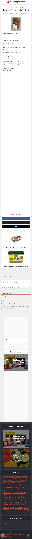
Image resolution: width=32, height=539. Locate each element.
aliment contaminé (9, 477)
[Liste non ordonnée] (12, 287)
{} (20, 287)
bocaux (10, 480)
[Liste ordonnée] (10, 287)
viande (6, 512)
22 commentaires (16, 441)
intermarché (7, 492)
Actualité (8, 8)
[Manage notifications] (28, 535)
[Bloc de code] (16, 287)
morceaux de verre (16, 497)
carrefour (23, 480)
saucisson (21, 507)
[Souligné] (6, 287)
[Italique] (4, 287)
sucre (26, 509)
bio (5, 480)
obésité (25, 497)
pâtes (23, 502)
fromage (22, 487)
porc (22, 214)
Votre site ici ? (6, 526)
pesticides (25, 499)
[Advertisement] (16, 142)
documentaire (8, 487)
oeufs (5, 499)
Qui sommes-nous (5, 534)
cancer (16, 480)
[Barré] (8, 287)
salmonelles (7, 507)
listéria (18, 214)
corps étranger (8, 485)
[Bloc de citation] (14, 287)
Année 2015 (14, 8)
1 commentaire (13, 13)
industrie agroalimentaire (16, 490)
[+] (22, 287)
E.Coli (15, 487)
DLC (23, 485)
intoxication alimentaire (19, 492)
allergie (19, 477)
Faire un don (14, 534)
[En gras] (2, 287)
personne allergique (15, 499)
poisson (6, 502)
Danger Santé (6, 523)
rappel (6, 504)
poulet (17, 502)
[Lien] (18, 287)
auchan (25, 477)
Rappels (24, 8)
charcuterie (6, 214)
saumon (6, 509)
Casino (6, 482)
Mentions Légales (22, 534)
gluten (6, 490)
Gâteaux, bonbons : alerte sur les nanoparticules (16, 361)
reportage (12, 504)
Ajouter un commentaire (16, 460)
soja (12, 509)
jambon (13, 214)
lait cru (17, 495)
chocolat (21, 482)
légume (6, 497)
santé (14, 507)
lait (12, 495)
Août (20, 8)
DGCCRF (17, 485)
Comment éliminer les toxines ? (16, 456)
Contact (9, 536)
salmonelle (21, 504)
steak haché (19, 509)
